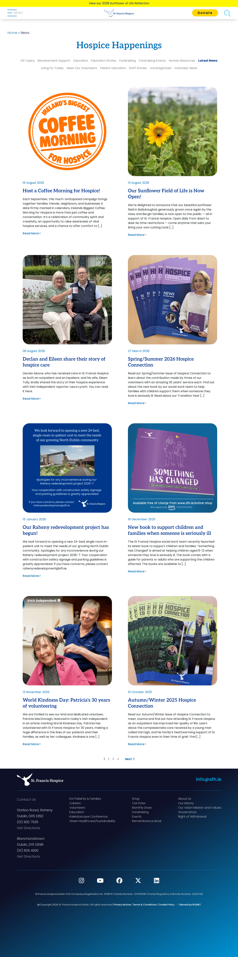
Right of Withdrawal (192, 816)
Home (12, 32)
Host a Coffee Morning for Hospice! (61, 191)
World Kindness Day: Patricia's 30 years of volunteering (66, 703)
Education (80, 60)
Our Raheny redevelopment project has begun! (66, 530)
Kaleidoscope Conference (88, 816)
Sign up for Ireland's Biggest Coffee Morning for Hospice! (119, 3)
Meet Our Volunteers (82, 68)
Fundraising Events (152, 60)
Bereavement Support (54, 60)
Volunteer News (185, 68)
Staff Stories (138, 68)
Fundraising (127, 60)
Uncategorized (160, 68)
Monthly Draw (142, 807)
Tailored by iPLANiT (189, 904)
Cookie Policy (166, 904)
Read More (31, 233)
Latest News (207, 60)
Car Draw (138, 803)
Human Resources (182, 60)
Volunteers (77, 807)
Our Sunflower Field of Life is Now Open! (166, 194)
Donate (205, 13)
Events (136, 816)
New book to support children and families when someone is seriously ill (169, 530)
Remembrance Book (146, 821)
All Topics (28, 60)
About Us (184, 799)
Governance (187, 812)
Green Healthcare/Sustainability (92, 821)
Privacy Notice (122, 904)
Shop (136, 799)
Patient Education (113, 68)
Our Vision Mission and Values (199, 807)
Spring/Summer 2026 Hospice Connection (161, 362)
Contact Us (26, 799)
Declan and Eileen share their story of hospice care (64, 362)
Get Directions (28, 828)
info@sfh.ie (208, 779)
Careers (75, 803)
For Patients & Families (85, 799)
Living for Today (52, 68)
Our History (186, 803)
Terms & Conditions (145, 904)
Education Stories (103, 60)
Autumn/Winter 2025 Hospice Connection (162, 703)
